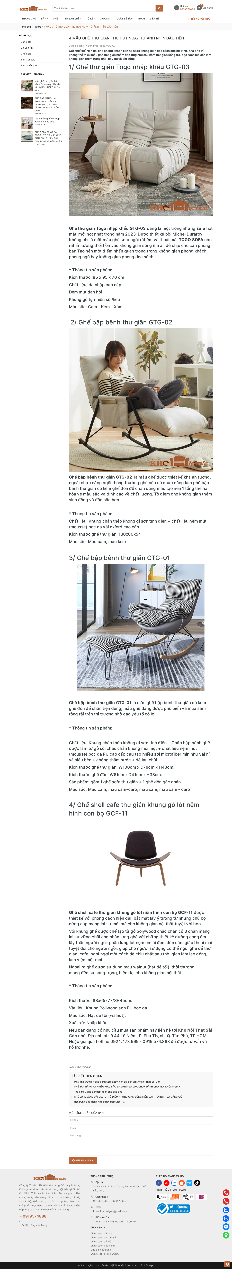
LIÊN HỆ (154, 18)
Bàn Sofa (26, 41)
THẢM (141, 18)
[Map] (226, 1235)
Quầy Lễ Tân (125, 18)
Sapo (151, 1265)
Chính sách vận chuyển (104, 1237)
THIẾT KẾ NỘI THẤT (199, 18)
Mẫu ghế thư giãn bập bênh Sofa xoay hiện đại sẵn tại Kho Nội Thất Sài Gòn (117, 1081)
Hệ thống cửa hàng (35, 1225)
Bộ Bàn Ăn (27, 47)
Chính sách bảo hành (103, 1245)
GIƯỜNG (105, 18)
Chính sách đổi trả (101, 1241)
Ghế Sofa (26, 53)
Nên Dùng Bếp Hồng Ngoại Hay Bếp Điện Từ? (100, 1101)
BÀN (44, 18)
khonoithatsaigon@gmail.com (110, 1211)
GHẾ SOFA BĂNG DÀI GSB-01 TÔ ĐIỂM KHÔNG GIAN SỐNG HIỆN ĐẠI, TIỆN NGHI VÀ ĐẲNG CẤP (128, 1096)
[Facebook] (226, 1226)
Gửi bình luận (84, 1160)
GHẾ (56, 18)
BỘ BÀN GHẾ (72, 18)
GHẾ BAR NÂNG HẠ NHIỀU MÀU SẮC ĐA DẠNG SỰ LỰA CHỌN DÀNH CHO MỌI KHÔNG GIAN (127, 1086)
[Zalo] (226, 1209)
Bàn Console (28, 59)
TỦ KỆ (90, 18)
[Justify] (159, 8)
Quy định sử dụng (101, 1249)
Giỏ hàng (208, 7)
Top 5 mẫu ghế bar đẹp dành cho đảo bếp (98, 1091)
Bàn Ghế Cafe (29, 65)
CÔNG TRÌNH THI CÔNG (105, 1253)
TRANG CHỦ (29, 18)
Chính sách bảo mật (102, 1233)
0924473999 (118, 1200)
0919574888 (187, 9)
